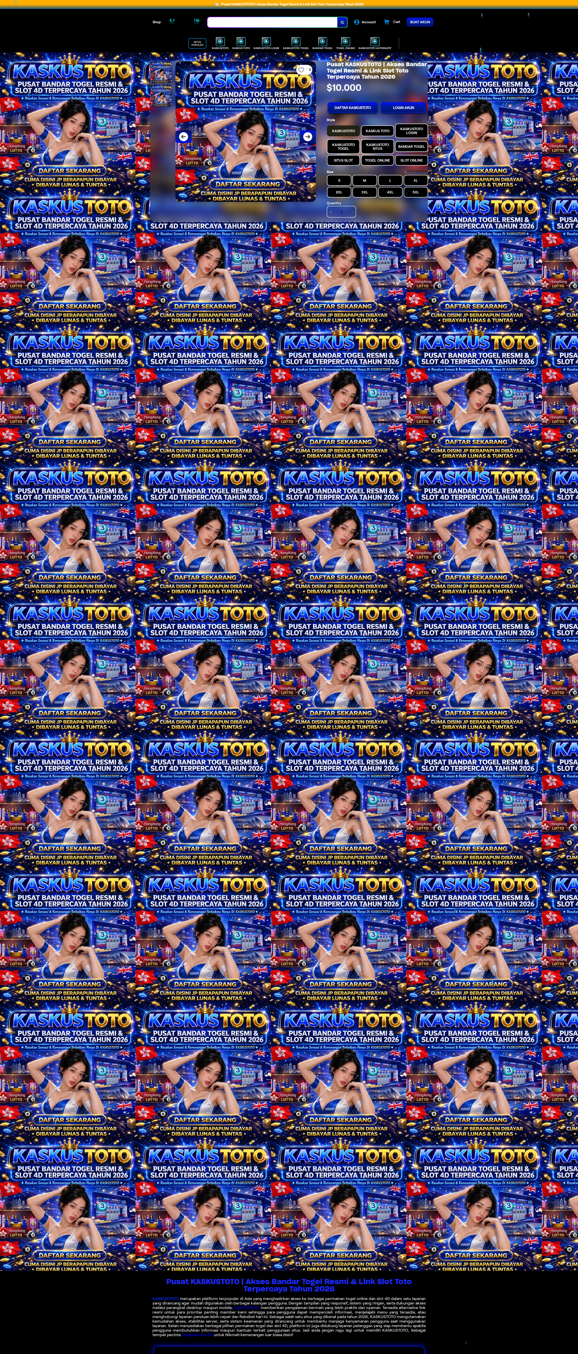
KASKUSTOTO (165, 1298)
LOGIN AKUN (403, 108)
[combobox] (272, 22)
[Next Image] (308, 136)
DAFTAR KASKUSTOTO (353, 108)
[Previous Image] (183, 136)
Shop (157, 22)
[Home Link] (184, 22)
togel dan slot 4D (197, 1335)
